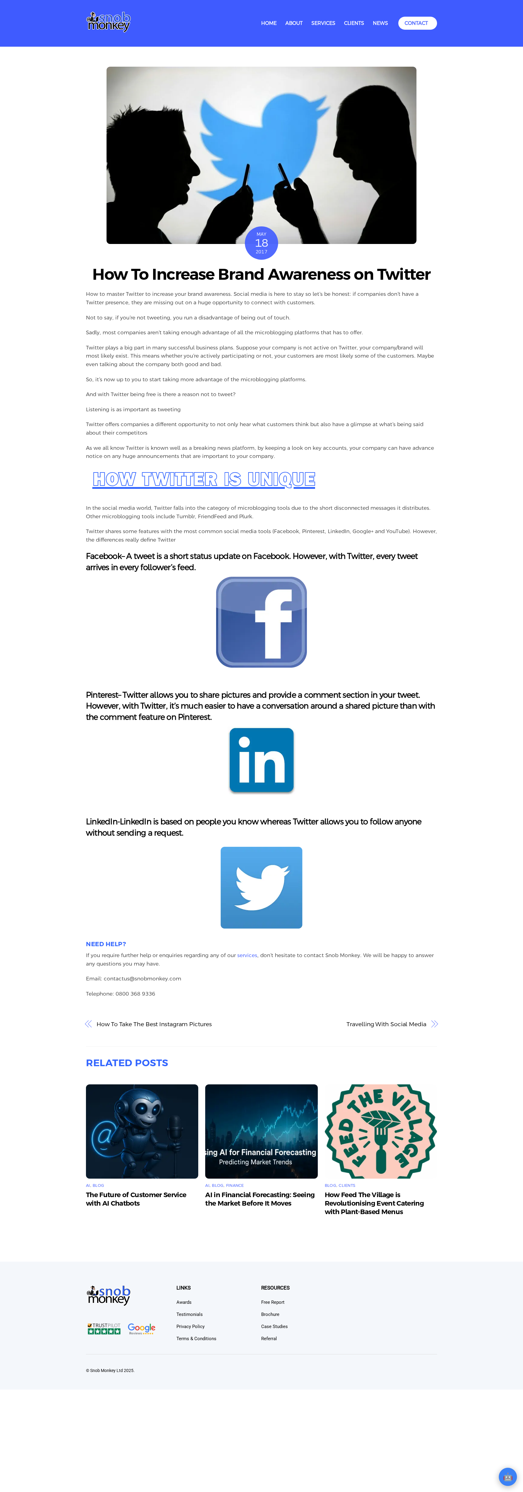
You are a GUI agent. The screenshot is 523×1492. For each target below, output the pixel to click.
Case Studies (274, 1326)
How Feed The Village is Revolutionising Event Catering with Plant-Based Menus (374, 1203)
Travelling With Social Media (386, 1024)
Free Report (273, 1302)
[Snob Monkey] (108, 30)
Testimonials (189, 1314)
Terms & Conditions (196, 1338)
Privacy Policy (190, 1326)
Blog (98, 1185)
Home (269, 23)
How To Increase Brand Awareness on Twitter (261, 274)
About (294, 23)
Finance (235, 1185)
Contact (416, 23)
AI (88, 1185)
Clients (354, 23)
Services (323, 23)
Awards (184, 1302)
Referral (269, 1338)
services (247, 955)
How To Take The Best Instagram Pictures (154, 1024)
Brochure (270, 1314)
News (380, 23)
